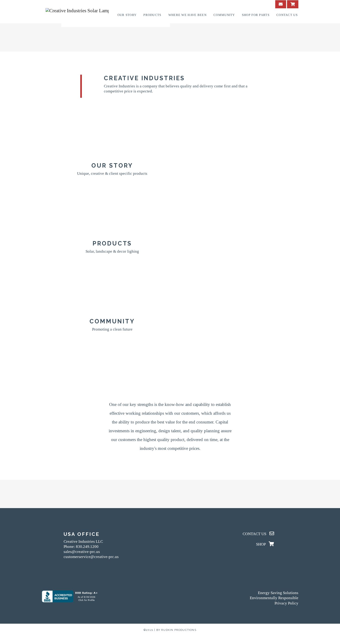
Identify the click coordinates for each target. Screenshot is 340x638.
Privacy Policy (286, 603)
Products (152, 15)
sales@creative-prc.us (82, 551)
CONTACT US (255, 534)
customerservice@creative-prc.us (91, 557)
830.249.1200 (87, 546)
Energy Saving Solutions (278, 593)
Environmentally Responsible (274, 598)
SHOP (261, 544)
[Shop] (292, 4)
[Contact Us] (280, 4)
